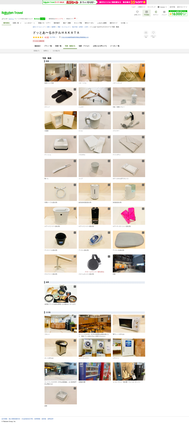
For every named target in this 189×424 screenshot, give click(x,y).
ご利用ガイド (141, 7)
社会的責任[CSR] (27, 419)
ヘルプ (133, 7)
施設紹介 (38, 46)
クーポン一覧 (114, 46)
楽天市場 (172, 7)
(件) (52, 37)
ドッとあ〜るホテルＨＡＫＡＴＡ (56, 32)
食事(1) (46, 51)
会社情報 (4, 419)
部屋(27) (36, 51)
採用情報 (37, 419)
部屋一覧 (58, 46)
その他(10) (56, 51)
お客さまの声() (100, 46)
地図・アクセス (84, 46)
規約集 (44, 419)
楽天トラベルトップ (39, 27)
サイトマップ (151, 7)
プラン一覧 (48, 46)
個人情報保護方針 (14, 419)
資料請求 (50, 419)
